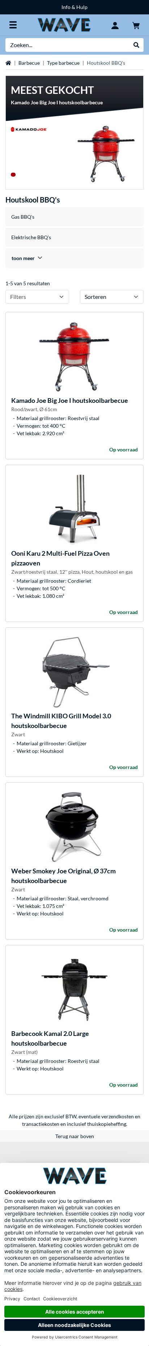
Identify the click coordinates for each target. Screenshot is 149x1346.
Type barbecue (63, 63)
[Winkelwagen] (136, 25)
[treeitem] (74, 258)
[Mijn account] (115, 25)
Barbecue (29, 63)
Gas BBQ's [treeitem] (22, 217)
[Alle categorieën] (13, 24)
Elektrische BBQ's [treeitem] (31, 237)
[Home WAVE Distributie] (64, 24)
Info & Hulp (74, 7)
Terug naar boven (74, 1136)
